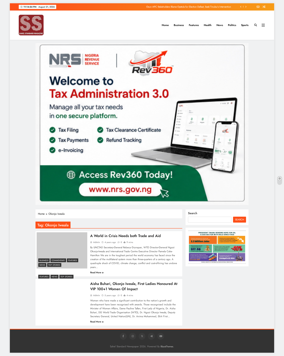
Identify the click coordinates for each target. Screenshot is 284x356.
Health (208, 25)
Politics (232, 25)
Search (192, 213)
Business (179, 25)
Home (165, 25)
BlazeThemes (167, 346)
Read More (95, 272)
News (219, 25)
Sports (244, 25)
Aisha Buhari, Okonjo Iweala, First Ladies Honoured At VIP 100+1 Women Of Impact (133, 286)
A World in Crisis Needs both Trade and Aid (125, 235)
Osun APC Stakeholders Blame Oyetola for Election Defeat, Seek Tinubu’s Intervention (188, 6)
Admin (96, 242)
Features (194, 25)
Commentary (58, 260)
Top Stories (54, 265)
